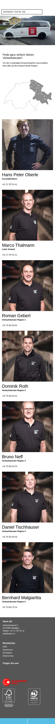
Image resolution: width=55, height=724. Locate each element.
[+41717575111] (14, 721)
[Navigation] (52, 5)
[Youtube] (15, 668)
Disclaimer (7, 653)
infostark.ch (9, 633)
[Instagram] (7, 668)
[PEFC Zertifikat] (40, 697)
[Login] (47, 5)
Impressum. (8, 650)
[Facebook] (11, 668)
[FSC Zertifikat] (15, 698)
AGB (5, 646)
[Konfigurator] (38, 5)
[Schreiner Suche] (43, 5)
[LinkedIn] (4, 668)
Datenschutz (8, 656)
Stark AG (4, 4)
